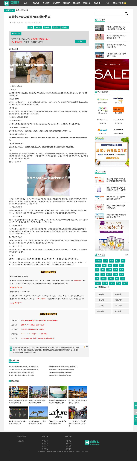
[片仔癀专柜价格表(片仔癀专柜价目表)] (99, 58)
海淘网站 (46, 27)
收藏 (87, 347)
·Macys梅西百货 (52, 320)
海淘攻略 (38, 27)
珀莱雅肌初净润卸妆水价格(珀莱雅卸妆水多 (23, 366)
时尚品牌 (100, 311)
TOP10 (112, 283)
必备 (97, 274)
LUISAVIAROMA (26, 338)
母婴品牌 (100, 294)
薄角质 (103, 279)
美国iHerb (24, 329)
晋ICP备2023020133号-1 (80, 451)
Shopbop (98, 261)
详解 (104, 265)
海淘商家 (68, 446)
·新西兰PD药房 (33, 329)
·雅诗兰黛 (44, 334)
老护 (103, 270)
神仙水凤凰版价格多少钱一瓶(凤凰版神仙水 (63, 366)
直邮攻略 (45, 441)
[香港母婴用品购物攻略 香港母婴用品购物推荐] (18, 397)
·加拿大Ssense (38, 338)
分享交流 (21, 441)
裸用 (97, 279)
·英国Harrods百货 (40, 320)
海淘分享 (24, 10)
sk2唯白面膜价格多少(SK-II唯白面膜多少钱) (23, 369)
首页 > (18, 10)
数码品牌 (118, 311)
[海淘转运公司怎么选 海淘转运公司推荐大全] (99, 219)
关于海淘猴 (21, 436)
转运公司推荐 (118, 3)
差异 (123, 261)
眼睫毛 (110, 279)
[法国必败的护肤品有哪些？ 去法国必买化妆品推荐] (58, 397)
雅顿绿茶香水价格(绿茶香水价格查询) (61, 369)
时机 (97, 270)
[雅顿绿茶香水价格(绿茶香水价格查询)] (99, 49)
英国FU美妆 (118, 123)
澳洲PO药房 (118, 103)
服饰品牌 (118, 300)
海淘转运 (64, 27)
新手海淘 (45, 449)
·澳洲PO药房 (40, 325)
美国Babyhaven (102, 113)
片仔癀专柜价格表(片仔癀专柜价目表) (21, 372)
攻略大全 (45, 436)
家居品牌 (118, 306)
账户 (126, 9)
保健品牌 (118, 294)
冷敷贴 (125, 283)
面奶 (103, 274)
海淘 (30, 27)
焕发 (121, 265)
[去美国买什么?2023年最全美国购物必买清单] (58, 418)
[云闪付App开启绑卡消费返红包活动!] (99, 210)
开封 (105, 261)
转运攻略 (45, 443)
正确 (122, 279)
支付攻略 (45, 446)
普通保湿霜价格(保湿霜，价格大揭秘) (21, 375)
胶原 (118, 283)
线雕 (115, 270)
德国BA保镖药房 (102, 103)
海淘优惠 (55, 27)
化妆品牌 (100, 300)
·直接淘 (32, 325)
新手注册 (68, 441)
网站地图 (68, 449)
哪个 (110, 265)
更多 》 (127, 255)
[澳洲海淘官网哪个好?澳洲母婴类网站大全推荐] (38, 418)
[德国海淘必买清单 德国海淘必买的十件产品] (77, 397)
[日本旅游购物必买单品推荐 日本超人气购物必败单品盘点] (77, 418)
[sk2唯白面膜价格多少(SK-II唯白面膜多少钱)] (99, 40)
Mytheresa (103, 123)
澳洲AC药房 (102, 133)
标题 (111, 261)
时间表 (98, 283)
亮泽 (117, 261)
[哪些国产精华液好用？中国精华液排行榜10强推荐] (99, 192)
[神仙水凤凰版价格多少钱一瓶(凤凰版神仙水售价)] (99, 31)
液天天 (98, 265)
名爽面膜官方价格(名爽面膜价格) (60, 375)
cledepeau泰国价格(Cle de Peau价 (60, 372)
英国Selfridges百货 (27, 320)
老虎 (115, 274)
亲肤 (121, 274)
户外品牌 (100, 306)
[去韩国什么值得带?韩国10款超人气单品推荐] (38, 397)
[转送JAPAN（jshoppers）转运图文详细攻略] (99, 201)
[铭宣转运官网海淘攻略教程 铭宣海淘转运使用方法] (99, 183)
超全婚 (105, 283)
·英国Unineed (35, 334)
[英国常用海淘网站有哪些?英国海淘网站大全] (18, 418)
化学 (115, 265)
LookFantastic (26, 334)
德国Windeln (25, 325)
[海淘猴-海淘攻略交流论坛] (11, 3)
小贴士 (109, 270)
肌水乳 (109, 274)
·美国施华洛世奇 (48, 338)
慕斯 (121, 270)
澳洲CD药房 (118, 113)
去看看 (80, 41)
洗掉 (117, 279)
